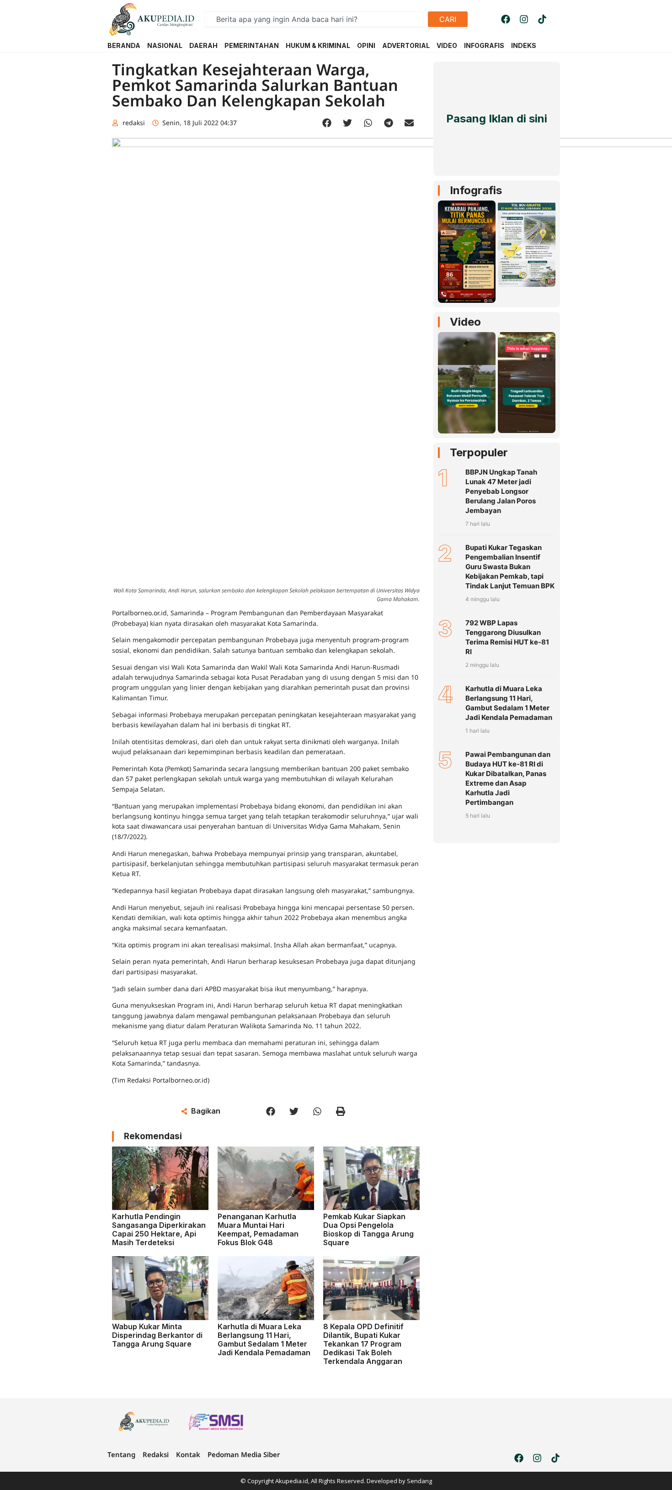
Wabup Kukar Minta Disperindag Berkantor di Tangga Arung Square (157, 1335)
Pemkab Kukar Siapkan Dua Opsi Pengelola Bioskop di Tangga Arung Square (368, 1229)
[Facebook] (505, 19)
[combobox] (313, 19)
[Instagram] (524, 19)
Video (465, 321)
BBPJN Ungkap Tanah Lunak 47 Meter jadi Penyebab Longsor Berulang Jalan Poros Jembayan (501, 491)
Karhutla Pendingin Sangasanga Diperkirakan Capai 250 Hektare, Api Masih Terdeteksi (159, 1229)
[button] (327, 123)
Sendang (419, 1481)
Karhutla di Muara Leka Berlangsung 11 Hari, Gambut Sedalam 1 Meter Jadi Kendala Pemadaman (264, 1340)
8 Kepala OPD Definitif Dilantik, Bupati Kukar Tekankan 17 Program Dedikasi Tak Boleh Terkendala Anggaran (363, 1344)
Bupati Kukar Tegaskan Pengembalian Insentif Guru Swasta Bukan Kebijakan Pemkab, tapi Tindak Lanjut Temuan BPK (510, 566)
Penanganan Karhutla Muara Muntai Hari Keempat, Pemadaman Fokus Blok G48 (258, 1229)
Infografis (476, 190)
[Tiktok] (542, 19)
